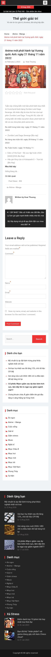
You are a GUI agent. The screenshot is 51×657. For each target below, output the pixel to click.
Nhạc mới (12, 458)
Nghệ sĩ (11, 444)
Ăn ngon (11, 418)
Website (8, 302)
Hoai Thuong (31, 62)
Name (7, 283)
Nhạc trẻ (11, 462)
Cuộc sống (12, 427)
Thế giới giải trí (25, 18)
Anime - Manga (15, 187)
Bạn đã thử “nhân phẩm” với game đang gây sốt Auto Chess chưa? (31, 634)
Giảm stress (13, 436)
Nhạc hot (12, 453)
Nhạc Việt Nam (14, 467)
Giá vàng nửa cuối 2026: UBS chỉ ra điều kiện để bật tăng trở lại (31, 529)
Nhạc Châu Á (13, 449)
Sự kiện (11, 476)
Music (10, 440)
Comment (9, 254)
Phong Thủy (13, 471)
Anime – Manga (14, 422)
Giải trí (10, 431)
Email (7, 292)
